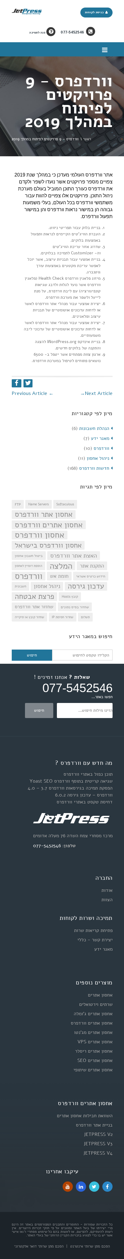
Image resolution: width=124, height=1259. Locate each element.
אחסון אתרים (100, 995)
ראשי (87, 139)
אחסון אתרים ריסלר (94, 1051)
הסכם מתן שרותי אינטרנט (89, 1246)
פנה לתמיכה (37, 32)
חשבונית (20, 586)
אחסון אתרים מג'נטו (93, 1032)
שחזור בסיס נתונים (75, 606)
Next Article (96, 393)
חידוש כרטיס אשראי (90, 576)
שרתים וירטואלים (96, 1004)
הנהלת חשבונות (94, 428)
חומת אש (59, 576)
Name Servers (38, 504)
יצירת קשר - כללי (95, 939)
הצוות (107, 899)
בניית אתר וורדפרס (94, 1125)
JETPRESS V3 (98, 1143)
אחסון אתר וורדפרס (44, 514)
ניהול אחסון (98, 458)
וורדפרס (101, 448)
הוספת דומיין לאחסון (28, 566)
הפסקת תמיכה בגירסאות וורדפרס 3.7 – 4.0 (70, 788)
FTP (18, 504)
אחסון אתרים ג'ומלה (93, 1013)
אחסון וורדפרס (39, 535)
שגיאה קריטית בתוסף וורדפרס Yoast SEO (71, 781)
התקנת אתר (92, 565)
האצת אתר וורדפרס (73, 555)
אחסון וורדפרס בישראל (48, 545)
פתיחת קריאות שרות (93, 930)
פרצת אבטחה (34, 596)
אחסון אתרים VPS (95, 1041)
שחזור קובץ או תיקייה (29, 617)
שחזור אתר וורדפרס (34, 606)
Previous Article (33, 393)
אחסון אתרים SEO (95, 1060)
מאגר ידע (100, 438)
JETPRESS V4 (98, 1153)
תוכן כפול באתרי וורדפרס (88, 774)
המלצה (61, 565)
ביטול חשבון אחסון (29, 555)
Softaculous (65, 504)
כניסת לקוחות (95, 12)
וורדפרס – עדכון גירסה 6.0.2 (84, 795)
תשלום (85, 617)
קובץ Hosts (70, 596)
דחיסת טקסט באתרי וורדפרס (85, 802)
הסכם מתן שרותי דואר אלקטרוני (39, 1246)
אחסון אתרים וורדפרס (49, 524)
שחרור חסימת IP (62, 617)
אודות (107, 890)
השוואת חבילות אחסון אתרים (85, 1115)
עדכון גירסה (86, 586)
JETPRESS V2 (98, 1134)
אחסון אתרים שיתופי (93, 1070)
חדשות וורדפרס (94, 468)
